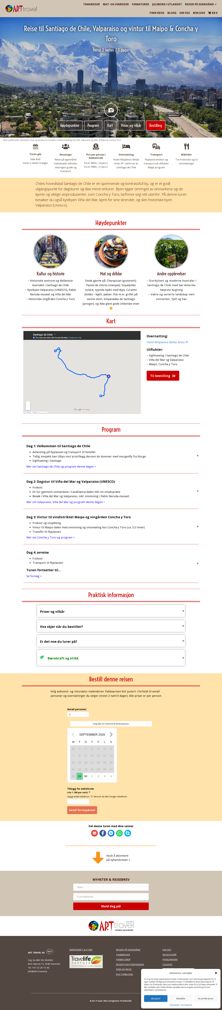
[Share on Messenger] (111, 833)
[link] (91, 4)
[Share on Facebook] (102, 833)
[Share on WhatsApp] (119, 833)
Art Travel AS (186, 1005)
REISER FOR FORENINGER (130, 964)
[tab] (111, 455)
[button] (215, 972)
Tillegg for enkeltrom (80, 790)
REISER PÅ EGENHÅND (128, 949)
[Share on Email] (94, 833)
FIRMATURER (123, 959)
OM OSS (166, 949)
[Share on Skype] (127, 833)
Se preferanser (206, 998)
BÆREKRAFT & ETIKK (80, 949)
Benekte (180, 998)
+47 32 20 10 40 (41, 967)
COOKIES (167, 964)
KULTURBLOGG (124, 974)
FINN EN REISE (124, 969)
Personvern (175, 1005)
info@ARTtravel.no (37, 971)
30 (85, 776)
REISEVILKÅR (169, 954)
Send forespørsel (82, 810)
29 (79, 776)
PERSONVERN (169, 959)
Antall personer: (77, 709)
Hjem (5, 140)
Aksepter (156, 998)
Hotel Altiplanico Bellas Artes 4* (167, 342)
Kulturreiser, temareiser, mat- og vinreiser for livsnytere (33, 140)
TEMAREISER (123, 954)
